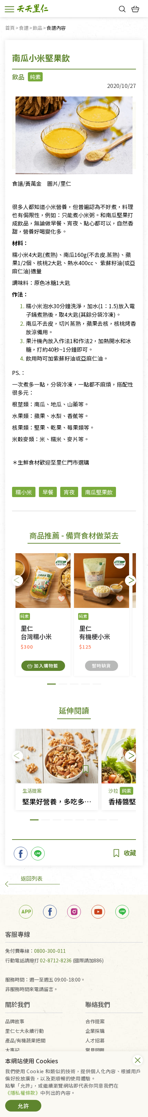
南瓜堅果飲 (99, 492)
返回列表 (32, 878)
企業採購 (95, 1030)
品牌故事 (14, 1021)
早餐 (47, 492)
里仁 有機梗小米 (94, 632)
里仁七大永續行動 (24, 1030)
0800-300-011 (50, 950)
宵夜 (69, 492)
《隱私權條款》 (22, 1092)
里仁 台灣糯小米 (36, 632)
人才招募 (95, 1040)
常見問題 (95, 1050)
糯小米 (23, 492)
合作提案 (95, 1021)
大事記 (12, 1050)
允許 (23, 1106)
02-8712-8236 (56, 960)
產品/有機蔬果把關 (25, 1040)
